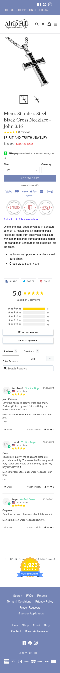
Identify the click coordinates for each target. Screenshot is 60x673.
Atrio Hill (32, 653)
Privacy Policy (44, 601)
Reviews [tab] (8, 351)
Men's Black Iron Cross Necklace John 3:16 (23, 519)
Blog (47, 625)
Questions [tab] (29, 351)
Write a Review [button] (30, 332)
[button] (46, 429)
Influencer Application (30, 613)
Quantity (46, 164)
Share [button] (9, 429)
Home (14, 625)
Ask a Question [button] (30, 340)
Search (17, 595)
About (36, 625)
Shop (25, 625)
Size (6, 164)
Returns (42, 595)
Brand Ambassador (37, 631)
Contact (16, 631)
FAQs (29, 595)
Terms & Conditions (19, 601)
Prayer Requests (30, 607)
